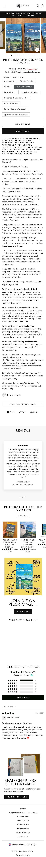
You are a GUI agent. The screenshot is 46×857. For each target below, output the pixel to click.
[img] (8, 713)
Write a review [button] (23, 697)
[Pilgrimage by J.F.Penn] (23, 395)
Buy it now (23, 131)
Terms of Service (23, 832)
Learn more (23, 612)
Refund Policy (23, 824)
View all (23, 516)
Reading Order (23, 816)
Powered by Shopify (23, 855)
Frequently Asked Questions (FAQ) (23, 812)
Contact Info (23, 836)
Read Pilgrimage (16, 797)
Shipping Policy (23, 828)
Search (23, 808)
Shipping (19, 72)
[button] (7, 549)
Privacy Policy (23, 820)
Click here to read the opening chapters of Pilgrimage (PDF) (21, 283)
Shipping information (23, 404)
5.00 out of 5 (29, 672)
